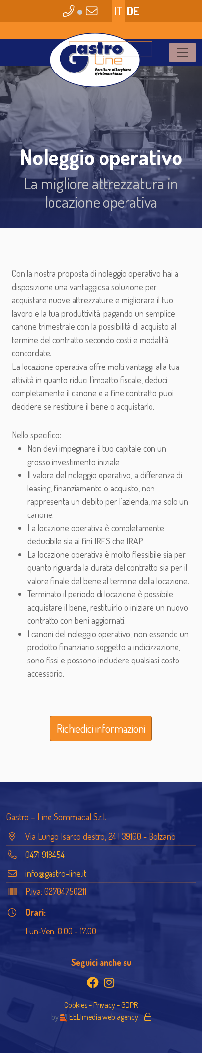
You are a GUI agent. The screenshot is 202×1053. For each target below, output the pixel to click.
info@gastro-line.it (55, 873)
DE (133, 10)
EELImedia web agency (104, 1016)
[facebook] (92, 982)
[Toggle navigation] (182, 52)
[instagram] (109, 982)
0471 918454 (45, 854)
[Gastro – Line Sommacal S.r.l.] (101, 60)
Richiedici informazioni (101, 728)
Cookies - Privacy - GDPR (101, 1005)
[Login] (147, 1016)
